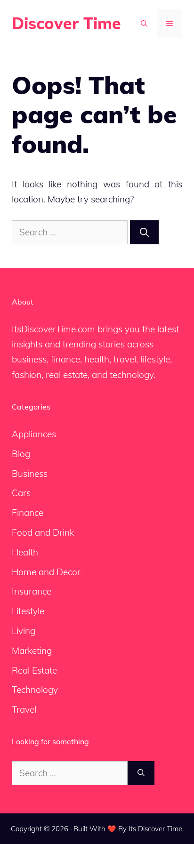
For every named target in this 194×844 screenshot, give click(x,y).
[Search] (144, 232)
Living (23, 630)
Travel (24, 709)
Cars (21, 492)
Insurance (31, 591)
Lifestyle (28, 611)
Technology (35, 689)
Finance (27, 512)
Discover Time (66, 23)
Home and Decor (46, 572)
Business (30, 473)
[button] (144, 23)
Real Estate (34, 670)
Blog (21, 453)
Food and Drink (43, 532)
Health (25, 552)
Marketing (32, 650)
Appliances (34, 434)
